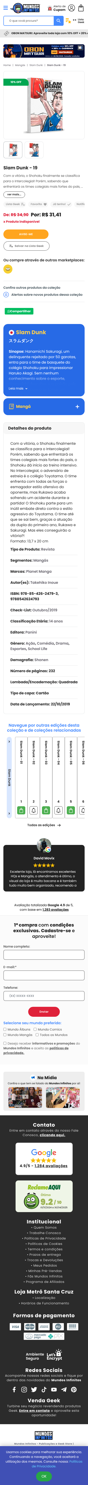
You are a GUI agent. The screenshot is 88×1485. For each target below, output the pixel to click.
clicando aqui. (52, 1135)
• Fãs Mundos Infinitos (44, 1276)
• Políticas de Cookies (44, 1243)
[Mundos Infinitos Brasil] (25, 7)
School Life (37, 648)
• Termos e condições (44, 1249)
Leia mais (16, 388)
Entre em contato (34, 1410)
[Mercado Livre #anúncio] (7, 269)
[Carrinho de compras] (81, 7)
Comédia (45, 643)
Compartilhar (20, 311)
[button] (44, 1159)
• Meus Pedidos (44, 1265)
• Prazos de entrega (44, 1254)
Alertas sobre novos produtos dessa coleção (47, 294)
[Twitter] (34, 1389)
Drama (62, 643)
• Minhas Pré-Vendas (44, 1271)
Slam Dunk (36, 65)
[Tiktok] (44, 1389)
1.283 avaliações (56, 909)
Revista (48, 549)
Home (7, 65)
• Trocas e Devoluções (44, 1260)
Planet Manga (39, 571)
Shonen (42, 659)
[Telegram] (63, 1389)
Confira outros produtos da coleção (31, 288)
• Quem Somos (44, 1227)
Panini (31, 632)
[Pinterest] (73, 1389)
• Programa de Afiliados (43, 1281)
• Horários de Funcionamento (44, 1303)
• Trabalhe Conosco (44, 1233)
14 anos (56, 621)
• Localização (43, 1298)
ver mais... (14, 194)
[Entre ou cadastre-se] (71, 7)
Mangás (20, 65)
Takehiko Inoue (44, 582)
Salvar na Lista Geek (29, 246)
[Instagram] (24, 1389)
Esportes (18, 648)
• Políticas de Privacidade (44, 1238)
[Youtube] (54, 1389)
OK (44, 1476)
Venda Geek (44, 1400)
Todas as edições (41, 825)
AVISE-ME (26, 234)
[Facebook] (14, 1389)
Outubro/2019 (44, 610)
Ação (30, 643)
